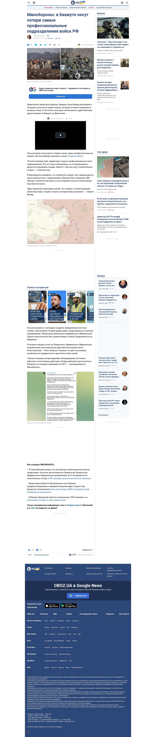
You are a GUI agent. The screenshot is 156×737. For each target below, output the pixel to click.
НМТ (79, 634)
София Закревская (39, 36)
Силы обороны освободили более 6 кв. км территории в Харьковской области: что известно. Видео (113, 183)
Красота (61, 667)
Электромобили (59, 641)
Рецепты (47, 647)
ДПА (69, 634)
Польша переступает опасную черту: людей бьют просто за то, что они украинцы (108, 360)
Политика (44, 614)
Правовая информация (93, 568)
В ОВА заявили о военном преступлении (111, 207)
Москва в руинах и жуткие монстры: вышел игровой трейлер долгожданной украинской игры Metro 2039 (108, 64)
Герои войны (48, 7)
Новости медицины (51, 661)
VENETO (91, 7)
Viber (32, 508)
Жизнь (69, 614)
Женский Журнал (77, 667)
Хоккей (62, 627)
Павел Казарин (103, 317)
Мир (55, 614)
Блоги (95, 614)
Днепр (68, 621)
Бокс (68, 627)
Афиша (47, 667)
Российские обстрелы (104, 7)
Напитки (55, 647)
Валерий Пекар (103, 303)
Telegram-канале (75, 156)
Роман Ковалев (103, 408)
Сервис (74, 641)
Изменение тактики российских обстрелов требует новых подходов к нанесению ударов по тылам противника (109, 374)
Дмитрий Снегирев (104, 380)
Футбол (47, 627)
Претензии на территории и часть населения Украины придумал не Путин (109, 297)
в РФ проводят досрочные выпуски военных (69, 478)
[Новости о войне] (72, 555)
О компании (49, 568)
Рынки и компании (51, 654)
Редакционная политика (41, 555)
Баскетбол (54, 627)
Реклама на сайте (50, 574)
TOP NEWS (102, 152)
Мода (67, 667)
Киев (46, 621)
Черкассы (75, 621)
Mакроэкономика (64, 654)
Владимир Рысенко (104, 366)
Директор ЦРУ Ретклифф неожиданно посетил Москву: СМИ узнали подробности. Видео (113, 219)
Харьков (52, 621)
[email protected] (51, 721)
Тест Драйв (48, 641)
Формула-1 (74, 627)
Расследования (86, 614)
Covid (70, 661)
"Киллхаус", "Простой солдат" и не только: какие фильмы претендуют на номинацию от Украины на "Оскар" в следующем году (113, 44)
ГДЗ (46, 634)
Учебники (52, 634)
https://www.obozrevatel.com (97, 677)
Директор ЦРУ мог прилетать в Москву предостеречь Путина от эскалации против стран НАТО (112, 227)
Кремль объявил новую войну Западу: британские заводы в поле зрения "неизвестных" (109, 389)
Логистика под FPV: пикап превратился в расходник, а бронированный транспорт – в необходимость (109, 403)
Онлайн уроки (61, 634)
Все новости (124, 614)
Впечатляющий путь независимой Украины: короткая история (108, 311)
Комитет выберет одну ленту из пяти (110, 50)
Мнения (101, 276)
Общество (110, 614)
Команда (68, 568)
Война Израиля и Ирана (78, 7)
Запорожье (60, 621)
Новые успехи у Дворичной (106, 189)
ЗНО (74, 634)
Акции (68, 641)
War (48, 36)
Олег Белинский (103, 289)
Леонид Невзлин (104, 394)
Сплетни (54, 667)
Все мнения (103, 415)
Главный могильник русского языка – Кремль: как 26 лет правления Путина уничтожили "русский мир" (107, 283)
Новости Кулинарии (66, 647)
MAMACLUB (63, 661)
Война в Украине (61, 7)
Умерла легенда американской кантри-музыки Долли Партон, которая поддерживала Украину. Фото (107, 86)
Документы (69, 574)
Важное (101, 13)
